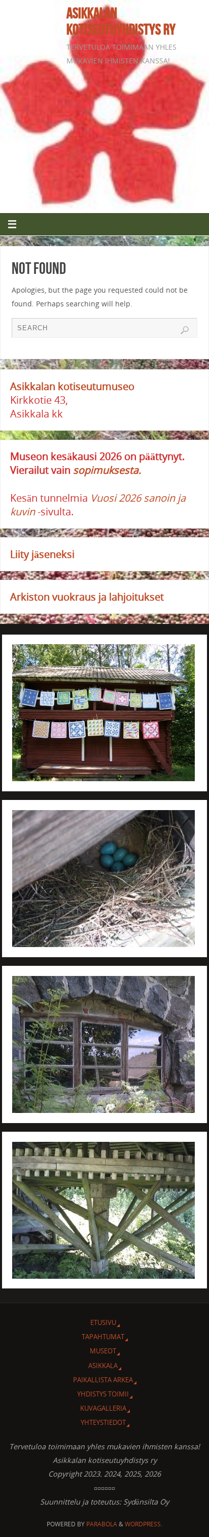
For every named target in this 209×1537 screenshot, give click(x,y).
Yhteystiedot (103, 1422)
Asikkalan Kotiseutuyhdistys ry (121, 21)
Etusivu (103, 1322)
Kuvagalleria (103, 1408)
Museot (103, 1350)
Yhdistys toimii (103, 1394)
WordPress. (143, 1524)
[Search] (185, 330)
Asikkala (103, 1365)
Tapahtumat (103, 1336)
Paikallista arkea (103, 1379)
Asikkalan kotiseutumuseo (72, 386)
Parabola (101, 1524)
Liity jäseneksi (42, 554)
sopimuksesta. (107, 470)
